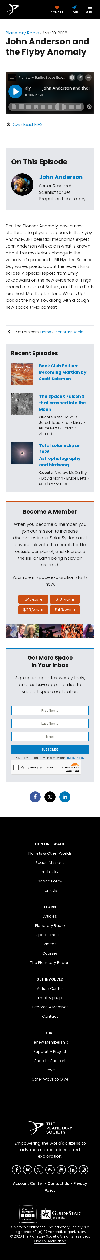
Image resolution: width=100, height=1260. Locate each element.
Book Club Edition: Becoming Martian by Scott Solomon (62, 372)
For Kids (50, 890)
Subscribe (49, 749)
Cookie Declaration (50, 1241)
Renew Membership (50, 1042)
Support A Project (50, 1051)
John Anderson (61, 177)
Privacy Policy (75, 758)
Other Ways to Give (50, 1079)
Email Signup (50, 997)
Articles (50, 916)
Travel (50, 1070)
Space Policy (50, 881)
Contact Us (58, 1183)
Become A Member (50, 1007)
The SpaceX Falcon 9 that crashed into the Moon (62, 402)
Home (45, 332)
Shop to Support (50, 1060)
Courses (50, 953)
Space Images (50, 934)
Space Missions (50, 862)
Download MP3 (27, 124)
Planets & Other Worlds (50, 853)
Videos (50, 944)
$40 (65, 610)
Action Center (50, 988)
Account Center (28, 1183)
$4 (33, 599)
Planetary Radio (22, 33)
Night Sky (50, 871)
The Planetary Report (50, 962)
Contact (50, 1016)
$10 (65, 599)
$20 (33, 610)
